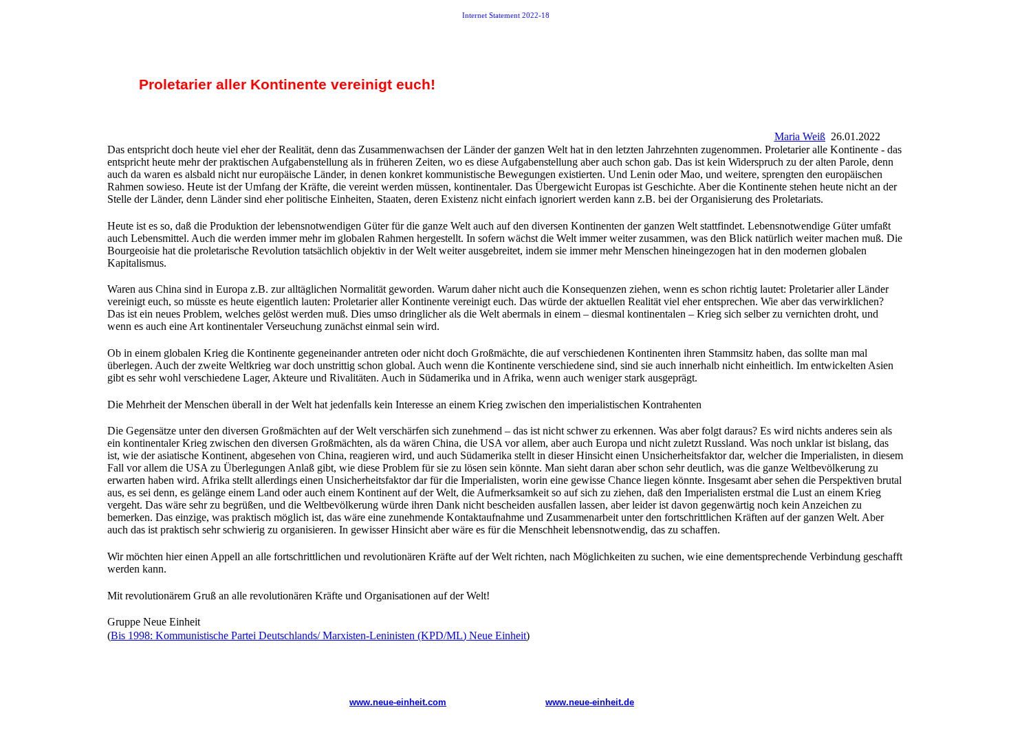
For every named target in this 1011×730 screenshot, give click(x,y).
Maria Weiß (799, 136)
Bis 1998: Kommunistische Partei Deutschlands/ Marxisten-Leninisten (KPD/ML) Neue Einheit (318, 635)
